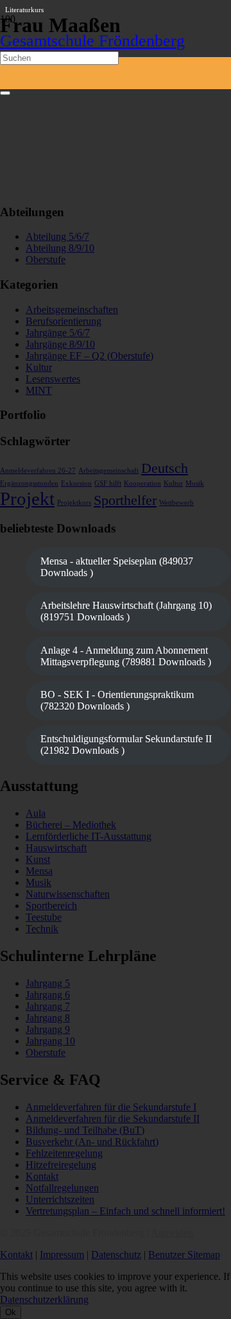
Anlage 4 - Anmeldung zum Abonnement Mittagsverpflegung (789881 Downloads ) (125, 656)
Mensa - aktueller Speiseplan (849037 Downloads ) (116, 567)
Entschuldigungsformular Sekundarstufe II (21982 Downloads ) (126, 744)
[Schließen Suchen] (5, 93)
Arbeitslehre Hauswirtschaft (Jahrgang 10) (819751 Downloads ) (126, 611)
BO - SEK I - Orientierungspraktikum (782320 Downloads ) (117, 700)
